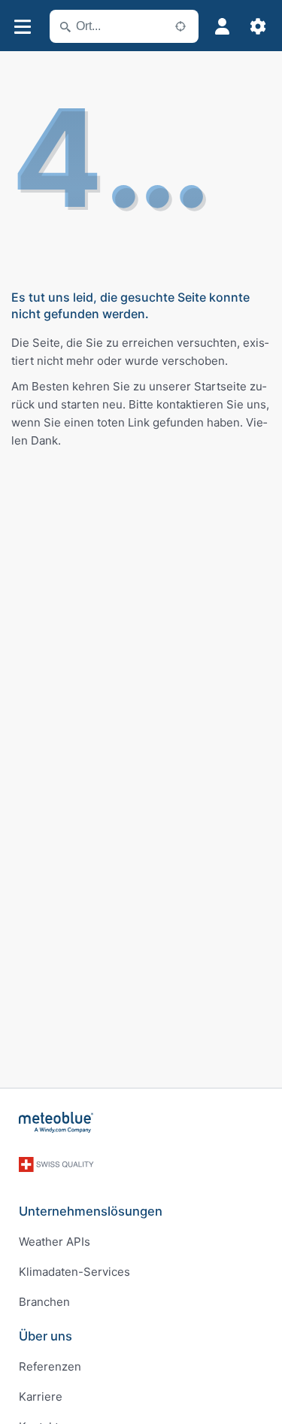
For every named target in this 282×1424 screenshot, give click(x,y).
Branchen (44, 1302)
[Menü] (22, 26)
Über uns (45, 1336)
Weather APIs (54, 1241)
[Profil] (222, 26)
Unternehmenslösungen (90, 1211)
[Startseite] (56, 1122)
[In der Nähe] (180, 26)
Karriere (40, 1396)
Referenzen (50, 1366)
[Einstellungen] (258, 26)
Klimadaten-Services (74, 1272)
